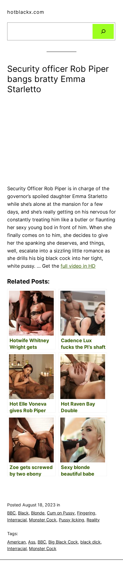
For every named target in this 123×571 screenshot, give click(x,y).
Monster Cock (42, 519)
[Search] (103, 31)
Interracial (17, 519)
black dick (90, 541)
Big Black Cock (63, 541)
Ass (31, 541)
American (16, 541)
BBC (11, 512)
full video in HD (78, 266)
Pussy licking (71, 519)
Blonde (37, 512)
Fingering (86, 512)
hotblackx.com (25, 12)
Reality (93, 519)
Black (23, 512)
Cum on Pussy (61, 512)
